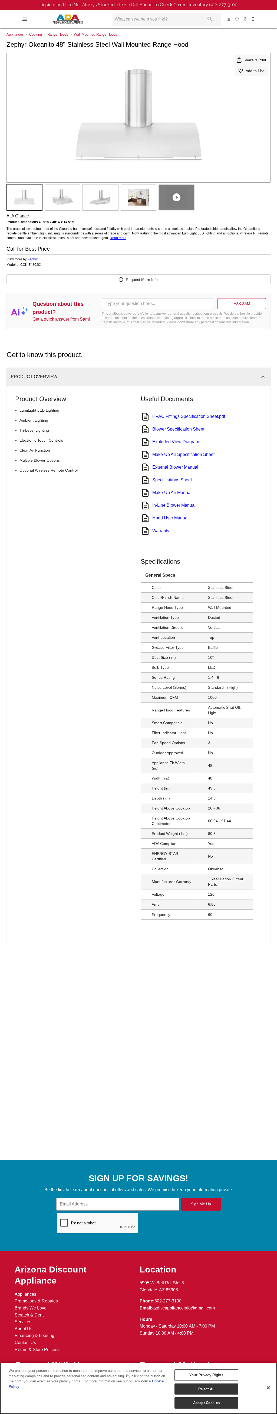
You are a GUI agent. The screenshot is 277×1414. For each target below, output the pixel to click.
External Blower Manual (175, 467)
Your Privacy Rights (206, 1375)
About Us (23, 1328)
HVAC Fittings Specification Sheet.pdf (188, 416)
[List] (237, 19)
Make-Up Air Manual (172, 492)
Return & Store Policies (37, 1349)
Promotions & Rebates (36, 1301)
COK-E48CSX (30, 265)
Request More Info (142, 279)
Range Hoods (57, 34)
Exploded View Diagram (175, 441)
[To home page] (68, 19)
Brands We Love (31, 1308)
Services (23, 1321)
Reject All (206, 1389)
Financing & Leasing (34, 1335)
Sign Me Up (201, 1204)
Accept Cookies (206, 1403)
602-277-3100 (168, 1301)
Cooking (35, 34)
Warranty (160, 530)
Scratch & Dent (29, 1315)
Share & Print (254, 60)
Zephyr (33, 259)
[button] (25, 19)
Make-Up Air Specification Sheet (183, 454)
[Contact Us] (253, 19)
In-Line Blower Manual (174, 505)
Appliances (15, 34)
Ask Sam (242, 303)
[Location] (245, 19)
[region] (138, 1388)
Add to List (255, 71)
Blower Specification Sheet (178, 429)
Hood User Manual (170, 518)
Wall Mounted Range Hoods (95, 34)
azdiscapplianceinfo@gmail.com (183, 1308)
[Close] (268, 1388)
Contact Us (25, 1342)
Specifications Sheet (172, 480)
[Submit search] (210, 19)
